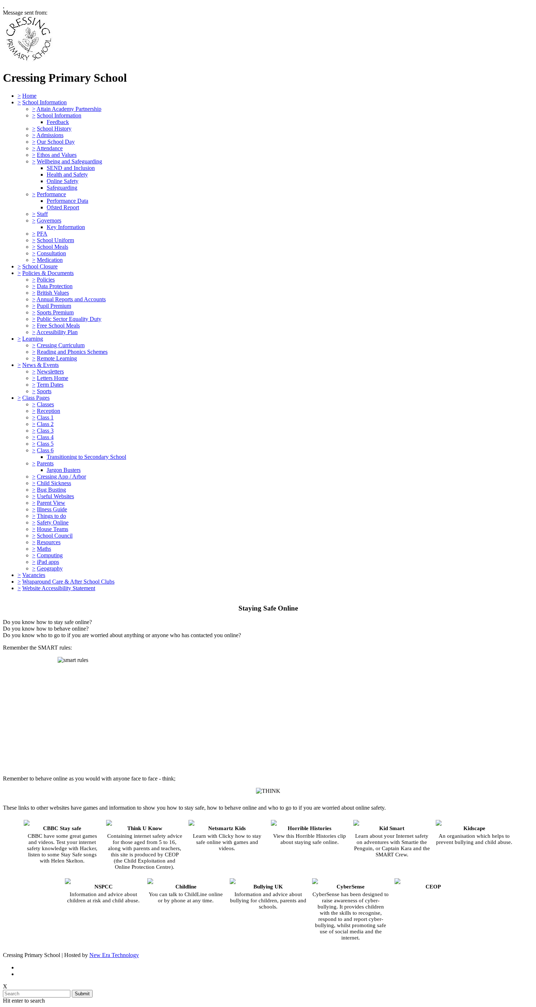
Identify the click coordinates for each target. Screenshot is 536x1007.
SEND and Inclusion (71, 168)
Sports (44, 391)
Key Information (66, 227)
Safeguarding (62, 188)
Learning (32, 339)
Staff (42, 214)
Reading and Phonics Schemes (72, 352)
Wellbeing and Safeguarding (69, 161)
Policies (46, 279)
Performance (51, 194)
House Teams (52, 529)
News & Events (40, 365)
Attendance (49, 148)
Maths (44, 549)
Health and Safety (67, 174)
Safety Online (53, 522)
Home (29, 96)
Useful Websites (55, 496)
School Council (55, 535)
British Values (53, 293)
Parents (45, 463)
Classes (45, 404)
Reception (48, 411)
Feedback (58, 122)
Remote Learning (57, 358)
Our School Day (56, 142)
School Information (44, 102)
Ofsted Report (63, 207)
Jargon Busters (64, 470)
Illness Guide (52, 509)
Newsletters (50, 371)
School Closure (40, 266)
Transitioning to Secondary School (86, 457)
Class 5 (45, 444)
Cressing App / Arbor (61, 476)
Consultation (51, 253)
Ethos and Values (57, 155)
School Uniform (55, 240)
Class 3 (45, 430)
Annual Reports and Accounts (71, 299)
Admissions (49, 135)
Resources (49, 542)
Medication (50, 260)
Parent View (51, 503)
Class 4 (45, 437)
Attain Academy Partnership (68, 109)
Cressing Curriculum (61, 345)
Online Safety (62, 181)
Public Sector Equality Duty (69, 319)
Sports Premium (55, 312)
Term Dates (50, 385)
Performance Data (67, 201)
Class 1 (45, 417)
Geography (50, 568)
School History (54, 128)
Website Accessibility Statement (58, 588)
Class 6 (45, 450)
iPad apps (48, 562)
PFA (42, 234)
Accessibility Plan (57, 332)
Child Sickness (54, 483)
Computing (50, 555)
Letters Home (52, 378)
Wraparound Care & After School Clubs (68, 581)
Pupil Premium (54, 306)
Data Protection (55, 286)
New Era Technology (114, 955)
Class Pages (36, 398)
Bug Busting (51, 490)
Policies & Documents (48, 273)
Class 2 (45, 424)
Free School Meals (58, 325)
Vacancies (33, 575)
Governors (49, 220)
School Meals (52, 247)
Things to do (51, 516)
